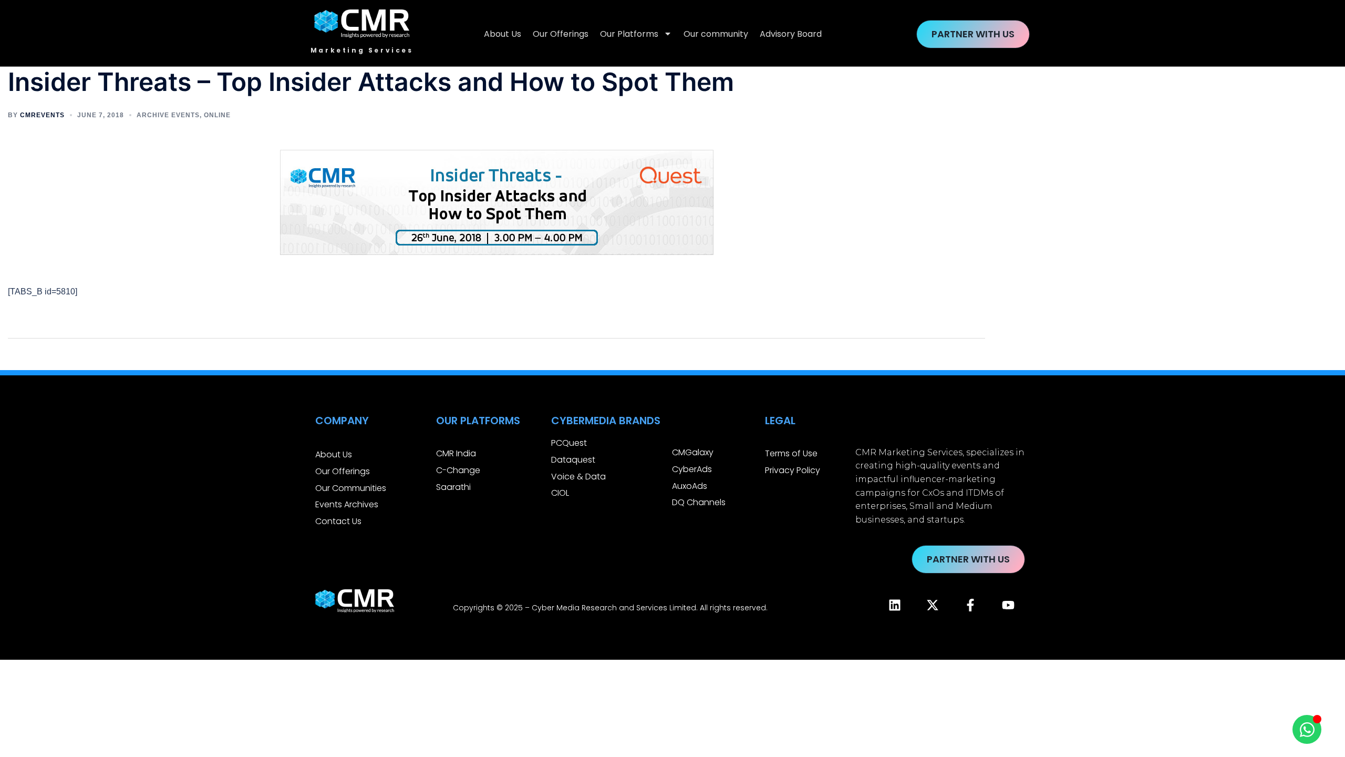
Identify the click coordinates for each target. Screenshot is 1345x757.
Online (217, 115)
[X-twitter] (932, 605)
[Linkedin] (895, 605)
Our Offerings (560, 34)
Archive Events (168, 115)
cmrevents (42, 115)
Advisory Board (791, 34)
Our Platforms (629, 34)
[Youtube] (1008, 605)
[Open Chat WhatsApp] (1306, 729)
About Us (502, 34)
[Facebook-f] (970, 605)
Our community (716, 34)
